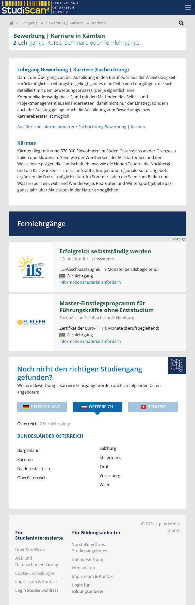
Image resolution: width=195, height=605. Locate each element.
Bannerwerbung (87, 559)
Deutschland (46, 407)
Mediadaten (83, 568)
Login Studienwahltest (36, 590)
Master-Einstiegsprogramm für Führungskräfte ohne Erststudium (106, 306)
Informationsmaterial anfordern (90, 282)
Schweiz (157, 407)
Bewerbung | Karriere (65, 23)
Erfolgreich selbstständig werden (105, 251)
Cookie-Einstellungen (35, 573)
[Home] (11, 23)
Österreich (101, 407)
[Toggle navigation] (188, 7)
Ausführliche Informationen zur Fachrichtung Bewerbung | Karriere (82, 127)
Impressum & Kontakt (36, 581)
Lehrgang (30, 23)
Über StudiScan (30, 550)
